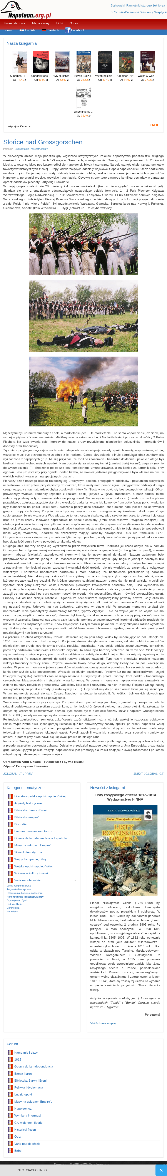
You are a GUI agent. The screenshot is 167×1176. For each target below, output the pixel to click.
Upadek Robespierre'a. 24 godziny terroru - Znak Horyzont (41, 75)
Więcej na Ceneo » (19, 126)
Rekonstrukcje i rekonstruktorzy (31, 149)
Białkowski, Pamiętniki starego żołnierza (137, 5)
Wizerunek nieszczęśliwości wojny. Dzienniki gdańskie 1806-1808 (105, 75)
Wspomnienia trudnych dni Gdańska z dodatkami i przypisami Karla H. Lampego (84, 111)
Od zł (20, 79)
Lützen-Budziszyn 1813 (84, 75)
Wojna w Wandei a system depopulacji (147, 75)
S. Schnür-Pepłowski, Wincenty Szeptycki (138, 12)
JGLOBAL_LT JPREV (18, 773)
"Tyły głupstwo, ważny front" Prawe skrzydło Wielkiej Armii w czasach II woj (62, 75)
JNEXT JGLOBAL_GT (149, 773)
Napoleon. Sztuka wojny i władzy (126, 75)
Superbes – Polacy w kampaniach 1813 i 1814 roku (20, 75)
